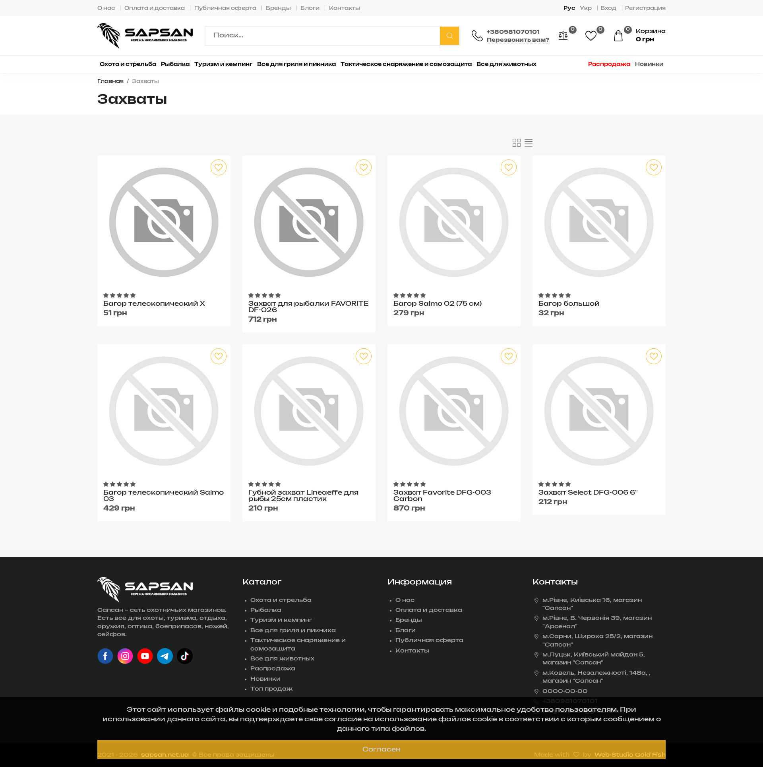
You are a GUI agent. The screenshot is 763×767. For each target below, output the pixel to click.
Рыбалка (265, 610)
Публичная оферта (225, 8)
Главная (110, 81)
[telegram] (165, 656)
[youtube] (145, 656)
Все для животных (282, 659)
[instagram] (125, 656)
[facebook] (105, 656)
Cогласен (381, 749)
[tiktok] (185, 656)
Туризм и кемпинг (281, 620)
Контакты (344, 8)
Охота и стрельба (281, 600)
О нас (106, 8)
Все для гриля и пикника (293, 630)
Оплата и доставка (154, 8)
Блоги (310, 8)
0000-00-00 (565, 691)
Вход (608, 8)
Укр (586, 8)
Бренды (278, 8)
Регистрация (645, 8)
